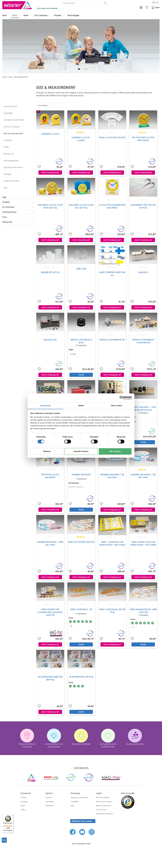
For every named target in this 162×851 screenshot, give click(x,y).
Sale (72, 806)
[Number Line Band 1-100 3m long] (143, 458)
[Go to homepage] (17, 5)
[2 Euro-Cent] (74, 621)
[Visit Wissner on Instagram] (92, 832)
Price (4, 217)
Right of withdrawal (103, 806)
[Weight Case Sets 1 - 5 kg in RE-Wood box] (143, 390)
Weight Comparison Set (112, 339)
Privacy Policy (101, 810)
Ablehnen (47, 451)
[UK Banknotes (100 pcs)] (81, 660)
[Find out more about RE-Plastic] (89, 777)
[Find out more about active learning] (31, 778)
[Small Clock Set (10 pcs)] (112, 120)
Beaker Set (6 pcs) (50, 272)
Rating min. (7, 222)
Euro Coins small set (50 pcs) (112, 610)
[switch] (67, 441)
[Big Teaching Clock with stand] (143, 120)
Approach (49, 806)
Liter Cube (81, 268)
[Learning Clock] (50, 120)
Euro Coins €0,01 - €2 (81, 609)
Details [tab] (81, 406)
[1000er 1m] (79, 486)
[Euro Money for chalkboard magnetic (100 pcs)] (50, 592)
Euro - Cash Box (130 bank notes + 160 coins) (112, 543)
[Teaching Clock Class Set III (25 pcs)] (50, 188)
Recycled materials (81, 744)
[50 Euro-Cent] (91, 621)
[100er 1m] (72, 486)
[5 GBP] (70, 686)
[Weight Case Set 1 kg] (81, 390)
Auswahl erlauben (81, 451)
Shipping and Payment (79, 797)
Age (4, 197)
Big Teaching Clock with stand (143, 138)
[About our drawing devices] (51, 778)
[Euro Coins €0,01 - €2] (81, 592)
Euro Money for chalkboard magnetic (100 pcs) (50, 612)
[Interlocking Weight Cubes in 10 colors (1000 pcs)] (50, 390)
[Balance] (143, 255)
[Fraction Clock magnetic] (50, 458)
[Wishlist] (147, 7)
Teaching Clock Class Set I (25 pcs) (81, 206)
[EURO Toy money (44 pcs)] (81, 525)
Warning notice (9, 212)
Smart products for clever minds (54, 745)
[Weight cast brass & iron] (81, 323)
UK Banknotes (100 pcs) (81, 676)
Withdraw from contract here (83, 821)
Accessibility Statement (104, 814)
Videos (23, 810)
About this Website (103, 797)
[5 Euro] (132, 623)
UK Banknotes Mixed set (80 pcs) (50, 678)
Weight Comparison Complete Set (143, 341)
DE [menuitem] (153, 2)
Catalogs (24, 801)
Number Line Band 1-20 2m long (112, 476)
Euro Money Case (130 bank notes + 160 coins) (143, 543)
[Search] (105, 3)
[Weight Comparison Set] (112, 323)
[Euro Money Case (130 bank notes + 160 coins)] (143, 525)
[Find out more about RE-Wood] (71, 777)
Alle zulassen (115, 451)
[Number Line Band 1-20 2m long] (112, 458)
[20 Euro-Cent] (86, 621)
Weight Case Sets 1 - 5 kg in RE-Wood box (143, 408)
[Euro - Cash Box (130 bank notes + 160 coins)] (112, 525)
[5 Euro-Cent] (78, 621)
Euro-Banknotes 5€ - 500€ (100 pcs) (143, 610)
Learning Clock (50, 134)
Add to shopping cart (50, 172)
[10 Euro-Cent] (82, 621)
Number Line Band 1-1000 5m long (50, 543)
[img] (72, 487)
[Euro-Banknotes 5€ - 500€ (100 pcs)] (143, 592)
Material (6, 202)
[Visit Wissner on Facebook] (73, 832)
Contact (49, 797)
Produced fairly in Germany (27, 745)
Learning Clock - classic (81, 138)
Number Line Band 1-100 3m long (143, 476)
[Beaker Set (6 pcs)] (50, 255)
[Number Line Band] (81, 458)
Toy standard (8, 207)
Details (81, 375)
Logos (23, 806)
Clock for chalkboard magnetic (112, 206)
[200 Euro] (153, 623)
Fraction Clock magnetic (50, 476)
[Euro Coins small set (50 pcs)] (112, 592)
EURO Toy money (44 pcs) (81, 542)
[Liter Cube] (81, 255)
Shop (10, 77)
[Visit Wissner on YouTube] (82, 832)
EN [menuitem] (157, 2)
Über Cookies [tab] (116, 406)
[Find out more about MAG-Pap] (111, 778)
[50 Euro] (144, 623)
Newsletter (49, 801)
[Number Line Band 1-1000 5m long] (50, 525)
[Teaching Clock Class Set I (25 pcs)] (81, 188)
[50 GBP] (82, 686)
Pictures (23, 797)
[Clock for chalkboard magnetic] (112, 188)
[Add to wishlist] (39, 167)
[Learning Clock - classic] (81, 120)
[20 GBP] (78, 686)
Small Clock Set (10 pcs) (112, 137)
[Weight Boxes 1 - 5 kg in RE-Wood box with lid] (112, 390)
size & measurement (21, 77)
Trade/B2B (74, 801)
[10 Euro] (136, 623)
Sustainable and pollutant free (108, 745)
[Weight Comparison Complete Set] (143, 323)
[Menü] (12, 815)
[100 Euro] (148, 623)
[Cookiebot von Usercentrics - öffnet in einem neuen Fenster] (121, 398)
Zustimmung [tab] (45, 406)
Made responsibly (135, 744)
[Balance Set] (50, 323)
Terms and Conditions (104, 801)
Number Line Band (81, 474)
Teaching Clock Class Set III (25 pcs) (50, 206)
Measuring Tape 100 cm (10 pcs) (143, 206)
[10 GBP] (74, 686)
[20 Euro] (140, 623)
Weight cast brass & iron (81, 341)
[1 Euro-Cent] (70, 621)
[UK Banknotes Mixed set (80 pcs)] (50, 660)
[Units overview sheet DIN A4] (112, 255)
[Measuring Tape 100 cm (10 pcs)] (143, 188)
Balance (143, 272)
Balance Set (50, 339)
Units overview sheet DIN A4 (112, 273)
